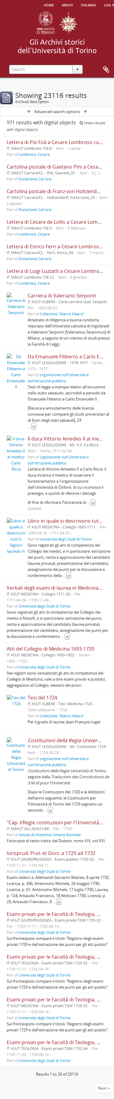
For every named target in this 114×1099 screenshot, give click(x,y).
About (67, 4)
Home (49, 4)
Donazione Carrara (35, 178)
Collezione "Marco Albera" (62, 313)
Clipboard (106, 69)
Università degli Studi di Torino (66, 539)
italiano (88, 4)
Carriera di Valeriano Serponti (62, 295)
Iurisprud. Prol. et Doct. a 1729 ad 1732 (51, 853)
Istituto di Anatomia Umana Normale (50, 834)
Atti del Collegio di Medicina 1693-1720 (50, 648)
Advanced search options (57, 111)
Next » (103, 1088)
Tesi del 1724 (42, 697)
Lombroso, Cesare (34, 154)
